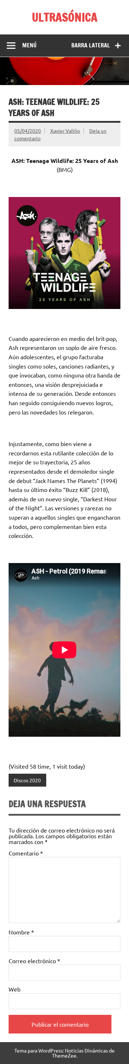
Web (14, 989)
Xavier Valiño (65, 130)
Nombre (21, 932)
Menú (29, 45)
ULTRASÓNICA (64, 17)
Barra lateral (90, 45)
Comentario (26, 853)
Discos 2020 (27, 780)
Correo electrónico (34, 961)
